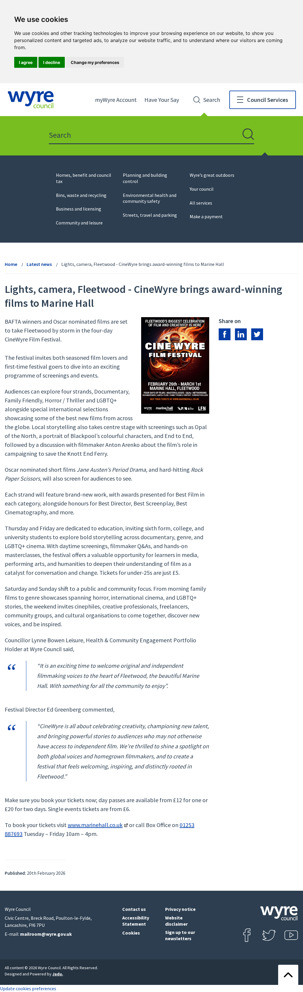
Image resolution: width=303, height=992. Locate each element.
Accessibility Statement (135, 921)
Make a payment (206, 216)
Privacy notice (180, 909)
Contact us (134, 909)
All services (201, 203)
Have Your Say (161, 99)
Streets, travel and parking (150, 215)
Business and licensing (78, 209)
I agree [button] (26, 62)
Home (11, 264)
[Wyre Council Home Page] (30, 99)
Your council (202, 189)
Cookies (131, 933)
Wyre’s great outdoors (212, 175)
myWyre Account (116, 99)
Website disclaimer (176, 921)
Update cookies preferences (28, 988)
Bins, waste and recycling (81, 195)
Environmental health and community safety (149, 198)
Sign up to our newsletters (180, 935)
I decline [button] (51, 62)
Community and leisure (79, 223)
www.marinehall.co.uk (95, 825)
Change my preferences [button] (95, 62)
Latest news (39, 264)
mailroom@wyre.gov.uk (46, 934)
